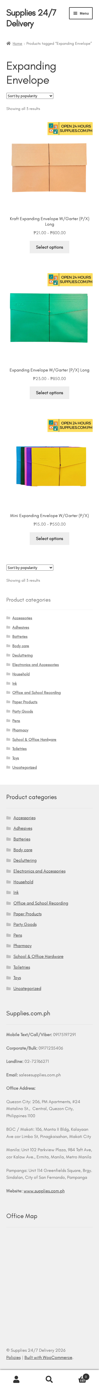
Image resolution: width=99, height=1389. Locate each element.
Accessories (22, 618)
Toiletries (19, 748)
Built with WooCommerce (48, 1357)
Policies (13, 1357)
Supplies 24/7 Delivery (31, 17)
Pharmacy (20, 730)
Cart (76, 1375)
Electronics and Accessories (35, 664)
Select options (49, 247)
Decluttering (22, 655)
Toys (15, 758)
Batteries (20, 636)
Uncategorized (24, 767)
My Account (16, 1379)
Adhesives (20, 627)
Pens (16, 720)
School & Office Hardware (34, 739)
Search (49, 1379)
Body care (20, 646)
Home (17, 43)
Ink (14, 683)
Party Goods (22, 711)
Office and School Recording (36, 692)
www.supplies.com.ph (44, 1190)
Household (21, 674)
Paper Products (24, 702)
